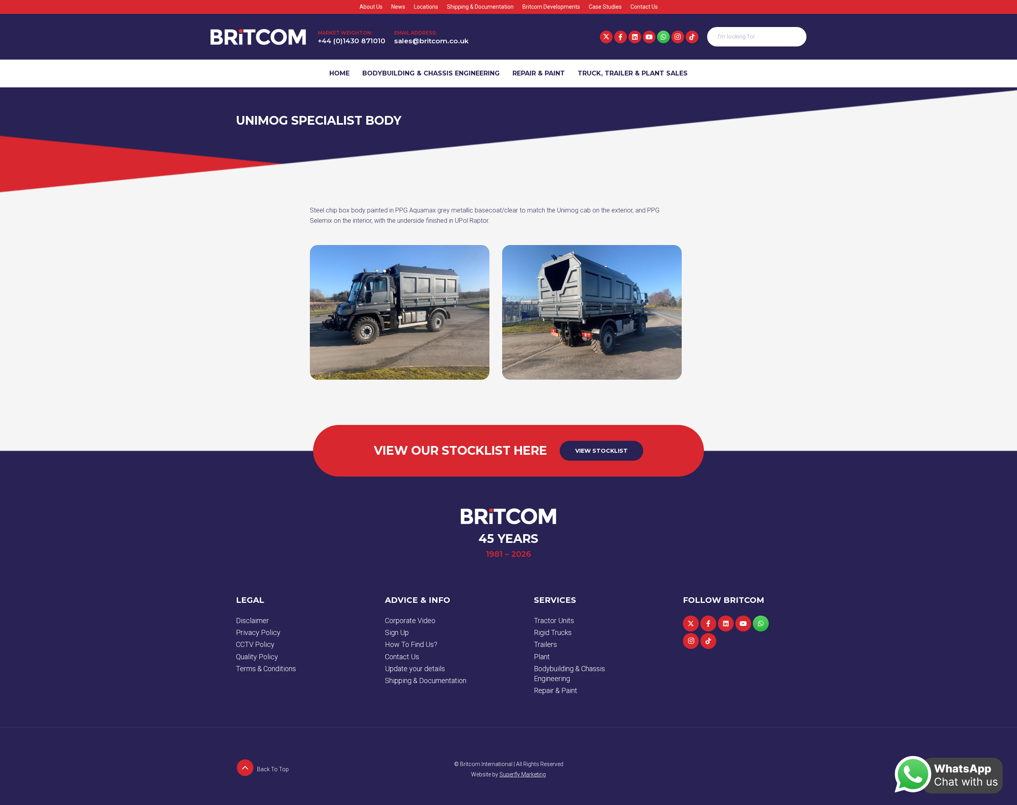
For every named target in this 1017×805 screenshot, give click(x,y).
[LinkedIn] (634, 37)
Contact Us (402, 656)
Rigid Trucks (553, 632)
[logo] (258, 37)
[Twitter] (606, 37)
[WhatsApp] (663, 37)
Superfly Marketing (522, 774)
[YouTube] (649, 37)
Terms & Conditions (266, 668)
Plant (542, 656)
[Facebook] (620, 37)
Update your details (415, 668)
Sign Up (397, 632)
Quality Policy (257, 656)
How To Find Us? (411, 644)
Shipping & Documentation (425, 680)
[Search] (796, 37)
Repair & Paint (555, 690)
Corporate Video (410, 620)
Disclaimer (252, 620)
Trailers (545, 644)
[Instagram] (677, 37)
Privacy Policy (258, 632)
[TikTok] (692, 37)
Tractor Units (554, 620)
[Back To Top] (246, 769)
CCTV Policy (255, 644)
